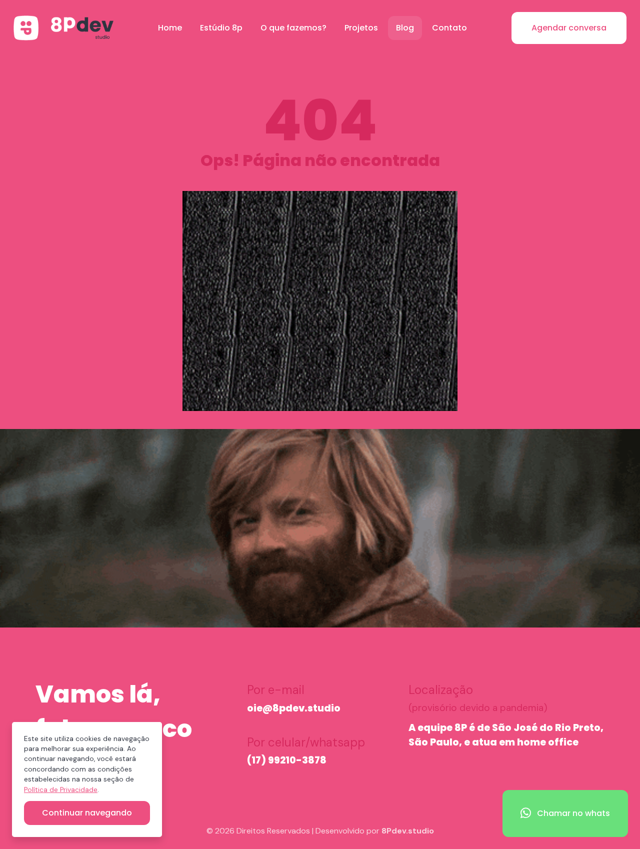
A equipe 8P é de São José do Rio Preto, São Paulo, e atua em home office (506, 735)
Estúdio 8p (221, 28)
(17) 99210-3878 (286, 760)
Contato (449, 28)
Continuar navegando (87, 812)
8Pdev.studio (408, 831)
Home (170, 28)
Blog (405, 28)
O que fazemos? (293, 28)
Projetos (361, 28)
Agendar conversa (569, 28)
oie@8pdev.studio (293, 708)
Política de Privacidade (61, 790)
